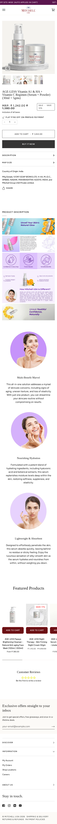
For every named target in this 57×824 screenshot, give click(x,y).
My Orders (7, 765)
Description (9, 155)
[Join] (51, 726)
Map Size (7, 162)
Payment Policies (35, 819)
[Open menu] (6, 10)
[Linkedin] (14, 805)
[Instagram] (9, 805)
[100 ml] (13, 615)
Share (9, 188)
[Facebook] (3, 805)
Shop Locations (9, 770)
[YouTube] (20, 805)
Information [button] (9, 751)
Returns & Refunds (13, 819)
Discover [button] (7, 742)
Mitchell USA (12, 816)
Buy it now (28, 144)
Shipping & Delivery (38, 816)
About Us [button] (7, 785)
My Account (7, 760)
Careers (6, 774)
